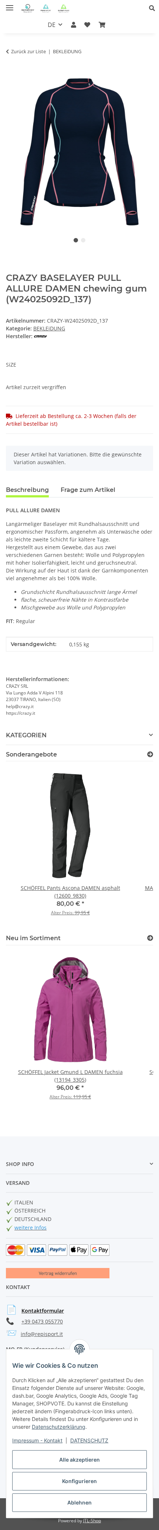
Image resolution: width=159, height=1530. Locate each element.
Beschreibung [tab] (27, 489)
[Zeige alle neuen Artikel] (150, 938)
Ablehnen (79, 1502)
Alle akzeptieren (79, 1459)
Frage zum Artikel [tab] (88, 489)
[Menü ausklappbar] (9, 4)
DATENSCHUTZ (89, 1440)
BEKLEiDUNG (49, 328)
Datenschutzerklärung (58, 1427)
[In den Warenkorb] (12, 74)
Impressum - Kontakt (37, 1440)
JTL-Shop (92, 1520)
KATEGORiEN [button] (26, 735)
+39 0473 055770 (42, 1321)
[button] (154, 8)
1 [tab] (76, 240)
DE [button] (51, 25)
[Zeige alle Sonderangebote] (150, 754)
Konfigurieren (79, 1481)
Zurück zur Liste (28, 51)
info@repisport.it (42, 1333)
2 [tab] (83, 240)
